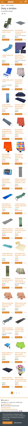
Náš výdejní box (13, 409)
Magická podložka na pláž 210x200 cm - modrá (7, 354)
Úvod (2, 5)
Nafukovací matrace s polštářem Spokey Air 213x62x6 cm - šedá (7, 230)
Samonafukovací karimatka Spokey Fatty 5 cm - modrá (6, 205)
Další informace (18, 422)
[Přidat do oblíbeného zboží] (11, 40)
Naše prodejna (5, 409)
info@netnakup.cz (6, 404)
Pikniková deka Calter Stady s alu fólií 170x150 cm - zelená (20, 354)
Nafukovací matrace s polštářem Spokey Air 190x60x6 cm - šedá (20, 180)
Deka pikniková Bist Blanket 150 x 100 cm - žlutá (20, 255)
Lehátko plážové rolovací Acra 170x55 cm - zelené (20, 230)
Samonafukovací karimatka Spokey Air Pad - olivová (7, 280)
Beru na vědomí (7, 422)
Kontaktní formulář (5, 407)
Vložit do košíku (5, 39)
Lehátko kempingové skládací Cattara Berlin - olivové (20, 205)
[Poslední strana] (18, 393)
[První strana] (9, 393)
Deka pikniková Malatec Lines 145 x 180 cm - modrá (20, 56)
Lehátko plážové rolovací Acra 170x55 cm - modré (7, 106)
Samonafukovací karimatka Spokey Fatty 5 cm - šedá (19, 329)
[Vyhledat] (21, 1)
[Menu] (2, 2)
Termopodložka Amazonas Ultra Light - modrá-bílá (20, 32)
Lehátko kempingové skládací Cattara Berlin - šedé (7, 329)
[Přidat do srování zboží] (13, 40)
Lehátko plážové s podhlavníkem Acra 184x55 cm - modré (7, 131)
